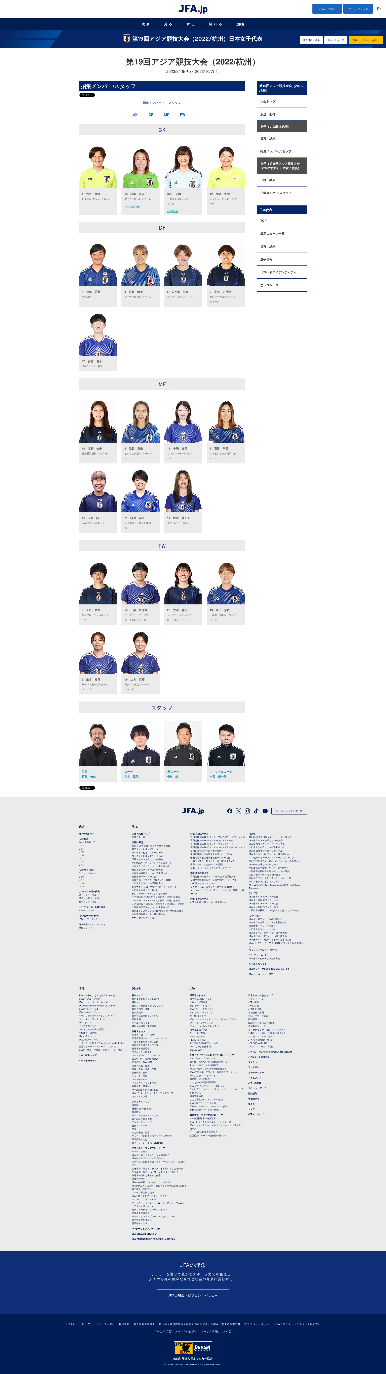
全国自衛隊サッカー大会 (144, 876)
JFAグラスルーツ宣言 (89, 998)
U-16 (81, 861)
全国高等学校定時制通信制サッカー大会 (210, 857)
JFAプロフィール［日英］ (261, 1046)
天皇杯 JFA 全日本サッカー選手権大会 (151, 845)
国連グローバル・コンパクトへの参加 (208, 1106)
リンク (251, 1108)
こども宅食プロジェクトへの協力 (206, 1099)
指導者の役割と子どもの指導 (146, 1175)
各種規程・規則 (256, 1012)
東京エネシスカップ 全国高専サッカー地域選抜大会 (157, 910)
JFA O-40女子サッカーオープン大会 (267, 843)
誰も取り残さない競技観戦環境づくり (208, 1061)
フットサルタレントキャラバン (205, 1026)
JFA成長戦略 (254, 1008)
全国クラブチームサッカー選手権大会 (150, 866)
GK (135, 115)
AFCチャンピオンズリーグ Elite (147, 852)
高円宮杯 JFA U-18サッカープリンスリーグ (211, 843)
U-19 (81, 851)
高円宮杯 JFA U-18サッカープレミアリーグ (211, 840)
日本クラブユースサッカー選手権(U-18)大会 (212, 860)
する (191, 24)
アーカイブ (161, 1331)
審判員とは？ (138, 1002)
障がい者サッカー (87, 1036)
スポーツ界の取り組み (143, 1192)
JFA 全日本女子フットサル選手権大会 (267, 922)
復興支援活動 (196, 1095)
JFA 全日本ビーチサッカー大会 (264, 958)
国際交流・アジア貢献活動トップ (206, 1114)
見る (169, 24)
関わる (216, 24)
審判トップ (137, 995)
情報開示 (252, 1019)
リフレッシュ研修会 (142, 1051)
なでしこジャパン (87, 873)
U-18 (81, 855)
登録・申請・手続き (258, 1015)
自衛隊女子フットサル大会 (262, 925)
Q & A (251, 1103)
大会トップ (267, 101)
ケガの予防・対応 (141, 1132)
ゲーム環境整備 (197, 1032)
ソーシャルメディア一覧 (289, 811)
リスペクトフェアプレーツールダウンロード (154, 1216)
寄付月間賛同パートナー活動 (204, 1109)
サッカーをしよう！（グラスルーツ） (97, 995)
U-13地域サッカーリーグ (202, 883)
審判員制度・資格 (141, 1008)
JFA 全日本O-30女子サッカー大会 (266, 840)
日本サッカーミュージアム (262, 974)
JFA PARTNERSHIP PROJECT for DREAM (153, 1238)
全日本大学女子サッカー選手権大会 (266, 847)
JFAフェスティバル (88, 1039)
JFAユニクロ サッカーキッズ (93, 1002)
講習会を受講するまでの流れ (146, 1045)
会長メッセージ (256, 998)
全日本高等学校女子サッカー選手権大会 (269, 867)
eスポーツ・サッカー (89, 918)
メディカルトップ (141, 1101)
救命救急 (136, 1111)
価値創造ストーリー (258, 1026)
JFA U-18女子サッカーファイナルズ (267, 850)
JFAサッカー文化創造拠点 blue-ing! (267, 968)
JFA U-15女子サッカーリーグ (263, 864)
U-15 (81, 864)
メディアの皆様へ (186, 1331)
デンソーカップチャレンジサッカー (149, 893)
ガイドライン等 (139, 1096)
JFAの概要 (253, 1002)
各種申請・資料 (139, 1072)
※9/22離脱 (172, 211)
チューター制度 (139, 1075)
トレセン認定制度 (198, 1002)
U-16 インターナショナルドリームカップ (210, 867)
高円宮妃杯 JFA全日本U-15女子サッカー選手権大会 (274, 860)
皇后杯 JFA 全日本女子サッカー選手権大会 (270, 836)
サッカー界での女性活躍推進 (204, 1065)
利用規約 (124, 1324)
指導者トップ (138, 1031)
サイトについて (74, 1324)
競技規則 (136, 1019)
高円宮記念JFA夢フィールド (204, 1042)
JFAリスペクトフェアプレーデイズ (149, 1195)
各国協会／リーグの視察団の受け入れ (208, 1135)
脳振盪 (135, 1105)
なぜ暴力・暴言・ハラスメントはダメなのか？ (155, 1171)
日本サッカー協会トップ (260, 995)
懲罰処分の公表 (139, 1223)
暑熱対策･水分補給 (141, 1108)
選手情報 (266, 259)
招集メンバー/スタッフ (275, 151)
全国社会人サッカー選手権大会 (147, 869)
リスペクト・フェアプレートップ (148, 1147)
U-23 (81, 845)
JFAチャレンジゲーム (89, 1012)
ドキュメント (255, 1077)
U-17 (81, 858)
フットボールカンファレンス (146, 1055)
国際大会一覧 (138, 836)
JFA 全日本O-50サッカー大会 (263, 899)
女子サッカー (255, 1061)
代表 (146, 24)
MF (166, 115)
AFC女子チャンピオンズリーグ (264, 881)
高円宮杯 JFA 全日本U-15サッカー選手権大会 (213, 876)
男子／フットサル (87, 894)
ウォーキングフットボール (92, 1019)
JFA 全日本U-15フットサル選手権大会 (268, 936)
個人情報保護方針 (144, 1324)
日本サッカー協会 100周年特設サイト (267, 1032)
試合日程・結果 (311, 40)
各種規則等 (253, 1098)
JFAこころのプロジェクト (203, 1075)
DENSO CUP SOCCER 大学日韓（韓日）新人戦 (156, 900)
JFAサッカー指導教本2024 (145, 1058)
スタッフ (175, 103)
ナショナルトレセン (200, 1005)
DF (151, 115)
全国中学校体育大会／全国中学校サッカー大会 (213, 879)
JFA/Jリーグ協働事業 (200, 1046)
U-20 (81, 876)
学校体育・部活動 (87, 1032)
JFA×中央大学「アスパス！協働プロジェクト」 (213, 1072)
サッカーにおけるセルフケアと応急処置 (152, 1135)
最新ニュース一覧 (272, 233)
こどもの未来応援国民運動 (203, 1082)
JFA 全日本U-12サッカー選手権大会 (208, 902)
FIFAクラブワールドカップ (145, 917)
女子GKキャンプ (198, 1015)
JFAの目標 (253, 1005)
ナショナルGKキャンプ (201, 1012)
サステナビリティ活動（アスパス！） (267, 1029)
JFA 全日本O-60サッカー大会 (263, 903)
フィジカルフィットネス (144, 1082)
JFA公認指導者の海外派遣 (145, 1089)
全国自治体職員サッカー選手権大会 (149, 873)
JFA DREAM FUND (257, 1043)
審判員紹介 (137, 1012)
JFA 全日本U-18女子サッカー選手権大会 (269, 854)
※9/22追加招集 (132, 206)
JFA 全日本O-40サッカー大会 (263, 896)
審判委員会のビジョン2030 (145, 998)
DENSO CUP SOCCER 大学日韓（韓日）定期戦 (156, 896)
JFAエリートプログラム (202, 1008)
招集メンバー (152, 103)
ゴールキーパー (139, 1079)
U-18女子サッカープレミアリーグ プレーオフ (271, 857)
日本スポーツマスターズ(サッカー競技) (151, 879)
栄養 (134, 1128)
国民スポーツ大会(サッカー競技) (148, 859)
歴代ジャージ (269, 285)
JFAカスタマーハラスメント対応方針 (298, 1324)
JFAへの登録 (327, 9)
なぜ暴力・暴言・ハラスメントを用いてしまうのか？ (158, 1168)
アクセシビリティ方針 (101, 1324)
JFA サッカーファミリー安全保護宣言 (150, 1154)
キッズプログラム (87, 1025)
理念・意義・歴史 (141, 1065)
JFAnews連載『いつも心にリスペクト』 (152, 1182)
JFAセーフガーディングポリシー (148, 1158)
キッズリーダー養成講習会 (92, 1029)
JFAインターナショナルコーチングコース (152, 1092)
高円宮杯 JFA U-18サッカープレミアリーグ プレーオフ (217, 847)
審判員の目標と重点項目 (144, 1026)
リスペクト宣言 (139, 1151)
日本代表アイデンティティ (278, 272)
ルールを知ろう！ (258, 963)
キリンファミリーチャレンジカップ (96, 1015)
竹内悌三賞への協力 (200, 1078)
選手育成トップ (197, 995)
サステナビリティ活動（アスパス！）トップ (212, 1054)
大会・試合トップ (141, 833)
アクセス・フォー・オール (261, 1036)
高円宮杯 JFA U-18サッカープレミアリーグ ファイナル (217, 836)
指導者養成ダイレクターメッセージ (149, 1038)
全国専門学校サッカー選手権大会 (148, 914)
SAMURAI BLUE (87, 842)
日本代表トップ (86, 833)
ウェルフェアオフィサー (144, 1199)
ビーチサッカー (86, 910)
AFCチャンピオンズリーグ (145, 849)
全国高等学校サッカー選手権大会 (207, 850)
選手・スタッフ (335, 40)
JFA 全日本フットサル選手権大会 (265, 918)
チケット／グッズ (257, 1088)
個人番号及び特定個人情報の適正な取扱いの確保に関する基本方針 (199, 1324)
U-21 (81, 848)
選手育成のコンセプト (201, 998)
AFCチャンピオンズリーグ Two (147, 855)
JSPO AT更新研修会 (142, 1118)
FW (182, 115)
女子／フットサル (87, 901)
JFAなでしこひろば (88, 1008)
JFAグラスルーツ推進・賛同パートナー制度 (100, 1049)
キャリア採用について (214, 1331)
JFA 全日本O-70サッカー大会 (263, 906)
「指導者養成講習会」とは (145, 1041)
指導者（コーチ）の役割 (144, 1034)
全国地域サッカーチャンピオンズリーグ (152, 862)
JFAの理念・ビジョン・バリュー (193, 1295)
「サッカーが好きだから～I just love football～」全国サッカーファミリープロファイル (102, 1044)
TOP (263, 220)
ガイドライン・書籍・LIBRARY (147, 1142)
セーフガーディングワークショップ (149, 1209)
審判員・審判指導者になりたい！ (148, 1005)
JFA (192, 988)
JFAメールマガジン (258, 1114)
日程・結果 (267, 138)
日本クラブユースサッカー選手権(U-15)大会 (212, 886)
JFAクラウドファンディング (146, 1228)
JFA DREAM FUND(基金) (144, 1233)
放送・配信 (267, 114)
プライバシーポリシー (257, 1324)
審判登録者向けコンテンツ (145, 1015)
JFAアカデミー (197, 1036)
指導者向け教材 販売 (142, 1062)
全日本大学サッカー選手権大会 (147, 883)
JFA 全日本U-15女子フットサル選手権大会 (270, 939)
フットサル (253, 1067)
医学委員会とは (139, 1139)
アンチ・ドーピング (142, 1122)
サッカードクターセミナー (145, 1115)
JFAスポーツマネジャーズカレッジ (207, 1085)
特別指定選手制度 (198, 1029)
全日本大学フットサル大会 (262, 929)
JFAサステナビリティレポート (205, 1102)
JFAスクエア (85, 1022)
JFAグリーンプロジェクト (203, 1058)
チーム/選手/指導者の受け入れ (205, 1132)
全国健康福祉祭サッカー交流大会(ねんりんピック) (274, 910)
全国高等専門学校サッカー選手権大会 (150, 907)
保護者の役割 (138, 1178)
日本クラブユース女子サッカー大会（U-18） (271, 878)
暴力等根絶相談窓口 (142, 1219)
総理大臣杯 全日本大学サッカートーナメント (154, 886)
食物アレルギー (139, 1125)
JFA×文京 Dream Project (260, 1039)
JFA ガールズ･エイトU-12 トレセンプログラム (213, 1019)
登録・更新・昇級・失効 (144, 1068)
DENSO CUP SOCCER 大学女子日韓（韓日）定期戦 (158, 903)
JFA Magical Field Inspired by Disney (97, 1005)
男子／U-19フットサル (90, 898)
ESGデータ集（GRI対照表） (262, 1022)
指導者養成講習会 (141, 1048)
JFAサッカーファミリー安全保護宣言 (208, 1068)
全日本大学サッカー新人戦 (145, 890)
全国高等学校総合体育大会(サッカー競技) (211, 854)
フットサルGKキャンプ (201, 1022)
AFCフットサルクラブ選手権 (263, 949)
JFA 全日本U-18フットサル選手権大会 (268, 932)
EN (379, 9)
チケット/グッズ (358, 9)
